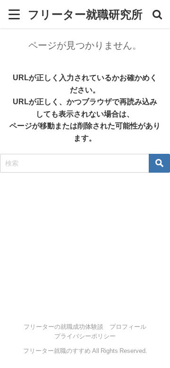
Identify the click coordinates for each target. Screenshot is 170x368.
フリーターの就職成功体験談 (63, 327)
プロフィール (128, 327)
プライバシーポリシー (85, 336)
